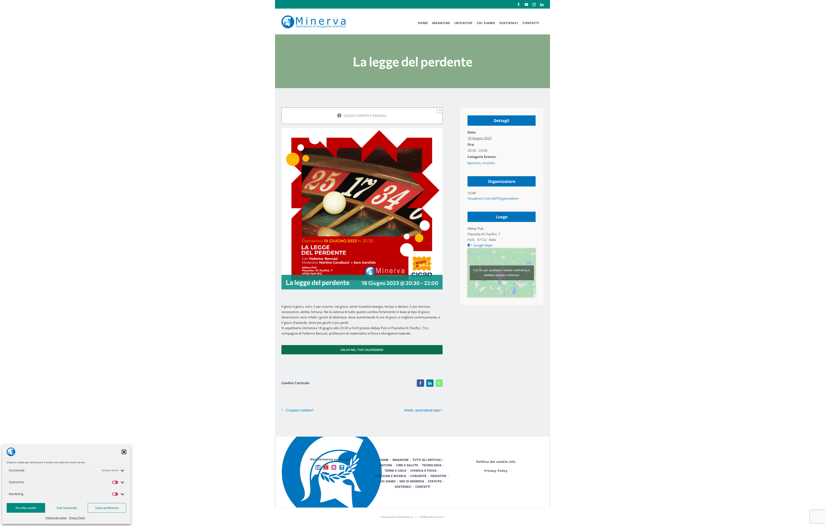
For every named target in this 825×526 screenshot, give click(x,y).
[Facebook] (318, 467)
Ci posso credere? (300, 410)
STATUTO (435, 481)
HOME (384, 460)
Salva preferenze (107, 508)
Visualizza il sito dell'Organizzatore (493, 198)
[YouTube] (326, 467)
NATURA (385, 465)
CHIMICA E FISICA (423, 470)
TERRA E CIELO (395, 470)
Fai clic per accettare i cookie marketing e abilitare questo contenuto (501, 272)
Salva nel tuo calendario (362, 350)
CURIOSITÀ (418, 476)
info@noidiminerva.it (431, 517)
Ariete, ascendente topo (422, 410)
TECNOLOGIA (432, 465)
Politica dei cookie (56, 518)
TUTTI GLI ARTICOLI (427, 460)
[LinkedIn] (341, 467)
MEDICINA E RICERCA (390, 476)
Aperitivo (474, 163)
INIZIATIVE (438, 476)
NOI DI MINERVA (411, 481)
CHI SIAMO (387, 481)
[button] (124, 452)
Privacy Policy (77, 518)
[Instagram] (334, 467)
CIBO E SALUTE (407, 465)
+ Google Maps (482, 245)
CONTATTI (422, 487)
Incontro (489, 163)
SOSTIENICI (403, 487)
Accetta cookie (25, 508)
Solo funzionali (66, 508)
